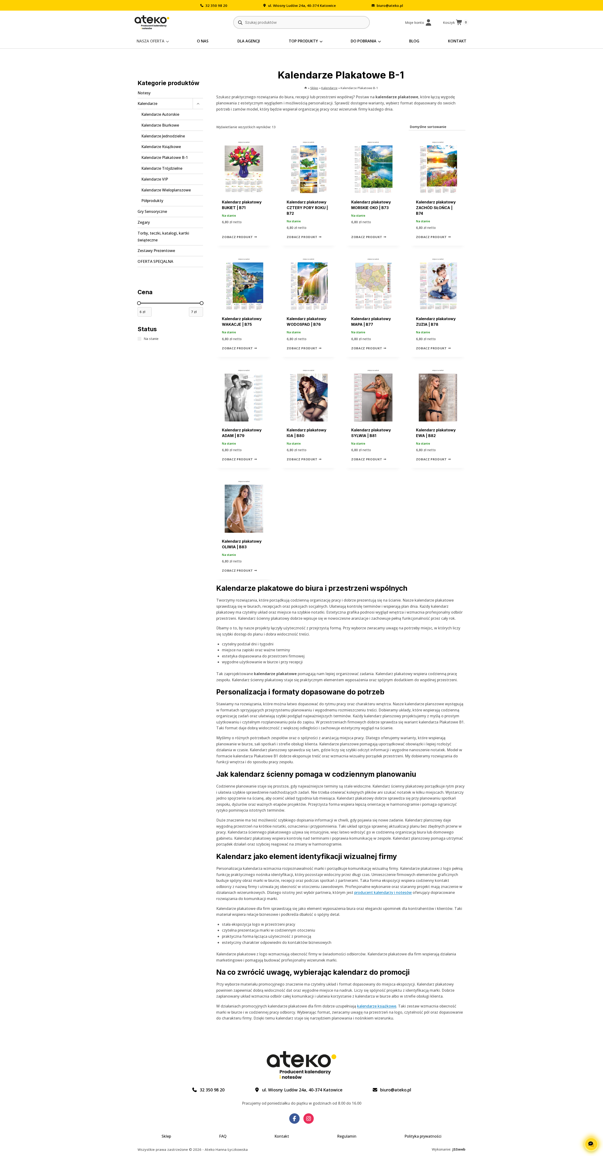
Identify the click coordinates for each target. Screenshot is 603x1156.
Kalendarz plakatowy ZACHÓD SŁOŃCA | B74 (436, 208)
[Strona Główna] (305, 88)
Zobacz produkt (238, 237)
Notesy (144, 92)
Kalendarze (147, 103)
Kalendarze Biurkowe (160, 125)
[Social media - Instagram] (308, 1118)
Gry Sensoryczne (152, 211)
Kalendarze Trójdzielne (161, 168)
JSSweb (458, 1149)
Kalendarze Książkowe (161, 146)
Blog (414, 41)
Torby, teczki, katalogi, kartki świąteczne (163, 237)
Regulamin (346, 1136)
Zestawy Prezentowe (156, 250)
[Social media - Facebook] (294, 1118)
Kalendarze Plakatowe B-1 (164, 157)
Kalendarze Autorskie (160, 114)
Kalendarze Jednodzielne (163, 136)
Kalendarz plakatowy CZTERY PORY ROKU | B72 (307, 208)
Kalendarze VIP (154, 179)
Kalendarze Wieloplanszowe (166, 190)
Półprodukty (152, 200)
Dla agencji (248, 41)
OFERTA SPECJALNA (155, 261)
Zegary (144, 222)
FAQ (223, 1136)
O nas (202, 41)
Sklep (166, 1136)
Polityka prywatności (422, 1136)
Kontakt (457, 41)
